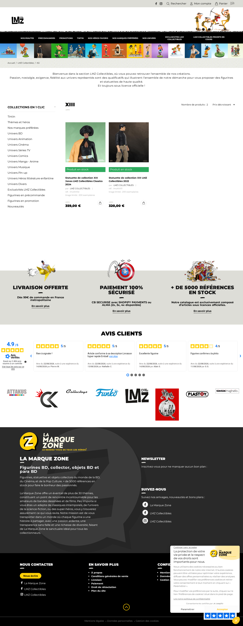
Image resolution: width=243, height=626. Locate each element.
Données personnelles (120, 620)
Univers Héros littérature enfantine (31, 178)
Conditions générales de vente (109, 576)
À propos (96, 572)
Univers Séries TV (19, 150)
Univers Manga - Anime (23, 161)
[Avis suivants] (240, 356)
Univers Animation (20, 139)
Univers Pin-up (17, 172)
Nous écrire (30, 575)
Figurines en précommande (26, 195)
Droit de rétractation (103, 587)
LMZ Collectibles (26, 63)
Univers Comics (18, 155)
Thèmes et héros (19, 122)
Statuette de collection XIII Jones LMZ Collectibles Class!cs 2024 (83, 181)
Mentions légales (94, 620)
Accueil (11, 63)
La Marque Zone (160, 505)
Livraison (96, 579)
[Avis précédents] (31, 356)
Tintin (11, 116)
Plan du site (98, 590)
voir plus (113, 356)
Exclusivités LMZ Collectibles (26, 189)
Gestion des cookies (147, 620)
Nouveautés (16, 206)
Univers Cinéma (18, 144)
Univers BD (15, 133)
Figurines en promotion (23, 200)
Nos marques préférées (23, 127)
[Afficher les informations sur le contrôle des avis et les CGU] (25, 361)
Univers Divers (17, 184)
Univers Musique (19, 167)
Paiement (97, 583)
